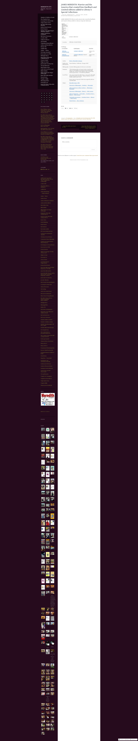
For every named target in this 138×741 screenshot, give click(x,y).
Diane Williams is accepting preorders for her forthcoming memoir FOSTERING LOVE (47, 133)
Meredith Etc (46, 7)
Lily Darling (44, 41)
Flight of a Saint (45, 62)
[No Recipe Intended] (49, 100)
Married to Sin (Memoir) (46, 293)
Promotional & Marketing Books (47, 347)
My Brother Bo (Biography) (46, 309)
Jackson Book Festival (46, 27)
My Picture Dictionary (46, 36)
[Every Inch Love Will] (52, 100)
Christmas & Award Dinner (46, 236)
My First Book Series (45, 315)
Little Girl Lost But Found (47, 69)
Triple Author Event (46, 22)
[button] (48, 399)
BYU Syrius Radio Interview (47, 231)
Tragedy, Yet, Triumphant (46, 376)
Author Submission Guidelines (45, 34)
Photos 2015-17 (44, 343)
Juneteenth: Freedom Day (47, 63)
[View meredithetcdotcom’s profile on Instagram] (43, 169)
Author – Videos (45, 50)
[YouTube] (46, 169)
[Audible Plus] (44, 100)
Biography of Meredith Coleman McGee (46, 58)
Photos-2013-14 (44, 345)
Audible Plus (44, 48)
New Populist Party (45, 19)
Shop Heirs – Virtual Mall (46, 358)
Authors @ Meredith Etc (47, 45)
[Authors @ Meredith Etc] (52, 98)
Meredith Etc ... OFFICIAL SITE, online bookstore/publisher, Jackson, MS (74, 15)
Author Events (44, 198)
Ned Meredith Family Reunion (46, 25)
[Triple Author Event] (49, 93)
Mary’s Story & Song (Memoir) (47, 295)
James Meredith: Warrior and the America (74, 119)
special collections (87, 119)
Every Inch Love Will (46, 54)
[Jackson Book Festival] (42, 95)
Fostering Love (44, 82)
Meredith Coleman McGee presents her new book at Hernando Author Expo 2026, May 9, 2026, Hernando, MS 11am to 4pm (47, 146)
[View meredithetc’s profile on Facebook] (41, 169)
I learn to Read (44, 60)
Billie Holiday (44, 70)
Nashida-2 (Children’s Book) (47, 17)
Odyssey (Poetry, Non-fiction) (47, 341)
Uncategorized (69, 118)
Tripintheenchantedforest (47, 43)
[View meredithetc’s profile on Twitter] (42, 169)
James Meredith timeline (47, 75)
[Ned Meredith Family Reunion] (52, 93)
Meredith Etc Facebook (45, 411)
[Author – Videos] (47, 100)
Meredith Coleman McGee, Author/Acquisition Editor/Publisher (46, 299)
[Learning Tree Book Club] (47, 93)
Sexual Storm (44, 77)
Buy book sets (44, 226)
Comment (93, 149)
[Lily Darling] (47, 98)
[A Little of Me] (44, 98)
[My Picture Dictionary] (52, 95)
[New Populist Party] (44, 93)
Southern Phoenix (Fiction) (46, 366)
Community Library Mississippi (47, 239)
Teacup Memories (45, 65)
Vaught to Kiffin (44, 79)
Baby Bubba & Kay (45, 67)
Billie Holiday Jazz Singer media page (47, 73)
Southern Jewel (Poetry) (46, 363)
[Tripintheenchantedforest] (49, 98)
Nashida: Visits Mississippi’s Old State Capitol (47, 31)
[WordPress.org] (48, 169)
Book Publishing (44, 222)
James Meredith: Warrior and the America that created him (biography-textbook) (48, 274)
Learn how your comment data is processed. (87, 155)
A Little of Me (44, 38)
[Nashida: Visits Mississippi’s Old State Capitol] (47, 95)
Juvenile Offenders (45, 280)
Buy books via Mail (45, 229)
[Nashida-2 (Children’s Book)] (42, 93)
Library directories (45, 286)
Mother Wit (43, 46)
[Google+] (47, 169)
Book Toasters (44, 29)
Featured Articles (44, 249)
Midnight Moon (45, 55)
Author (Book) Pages (45, 191)
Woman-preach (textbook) (46, 385)
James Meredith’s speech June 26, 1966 (69, 127)
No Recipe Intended (45, 52)
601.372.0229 (43, 159)
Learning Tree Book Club (47, 21)
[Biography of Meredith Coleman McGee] (44, 102)
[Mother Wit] (42, 100)
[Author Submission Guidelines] (49, 95)
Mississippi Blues (45, 80)
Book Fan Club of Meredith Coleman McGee (47, 85)
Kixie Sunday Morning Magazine (48, 282)
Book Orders (43, 219)
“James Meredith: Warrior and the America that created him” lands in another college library (88, 127)
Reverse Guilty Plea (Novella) (47, 350)
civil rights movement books (82, 118)
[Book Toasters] (44, 95)
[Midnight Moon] (42, 102)
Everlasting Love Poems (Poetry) (47, 244)
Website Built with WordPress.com (79, 159)
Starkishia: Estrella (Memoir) (47, 368)
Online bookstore (45, 39)
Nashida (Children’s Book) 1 (46, 319)
